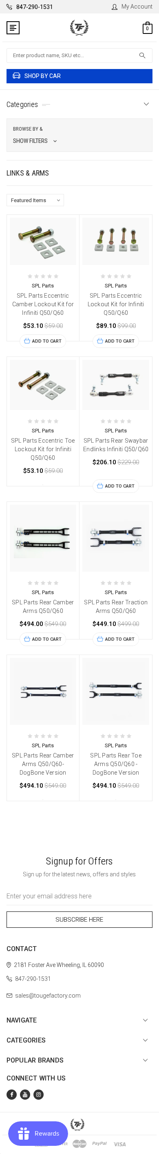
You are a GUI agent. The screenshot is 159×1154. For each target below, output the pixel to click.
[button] (80, 135)
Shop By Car (42, 76)
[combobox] (80, 55)
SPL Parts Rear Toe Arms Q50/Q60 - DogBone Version (115, 764)
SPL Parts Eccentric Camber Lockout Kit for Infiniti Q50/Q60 (43, 304)
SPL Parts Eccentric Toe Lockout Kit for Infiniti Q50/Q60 (43, 449)
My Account (136, 6)
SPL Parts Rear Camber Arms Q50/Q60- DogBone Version (43, 764)
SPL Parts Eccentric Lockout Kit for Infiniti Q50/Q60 (116, 304)
